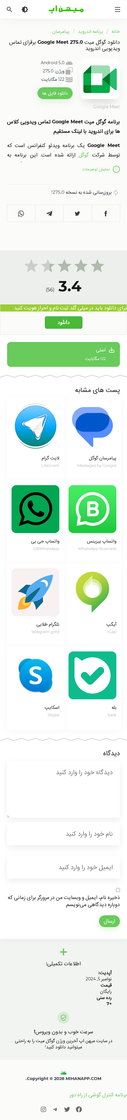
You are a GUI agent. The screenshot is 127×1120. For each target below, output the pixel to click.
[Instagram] (43, 1109)
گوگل (84, 155)
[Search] (9, 9)
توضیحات (96, 169)
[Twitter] (67, 1109)
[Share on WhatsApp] (21, 213)
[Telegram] (55, 1109)
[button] (55, 93)
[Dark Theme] (25, 9)
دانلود (64, 322)
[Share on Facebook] (106, 213)
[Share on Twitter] (78, 213)
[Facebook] (78, 1109)
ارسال (109, 921)
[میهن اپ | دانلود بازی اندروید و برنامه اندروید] (63, 1072)
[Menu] (117, 9)
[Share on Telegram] (49, 213)
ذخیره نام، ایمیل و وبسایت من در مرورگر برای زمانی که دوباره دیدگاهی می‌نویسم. (64, 901)
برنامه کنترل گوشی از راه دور (98, 1095)
